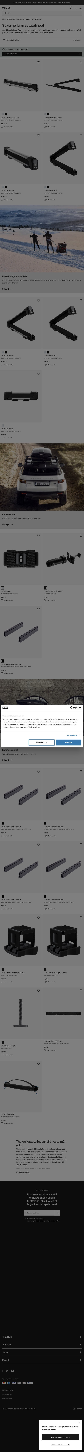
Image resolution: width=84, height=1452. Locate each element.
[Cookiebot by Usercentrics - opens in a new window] (71, 707)
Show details (72, 735)
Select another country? (60, 1444)
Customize (40, 742)
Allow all (68, 742)
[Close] (79, 1422)
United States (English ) (60, 1437)
